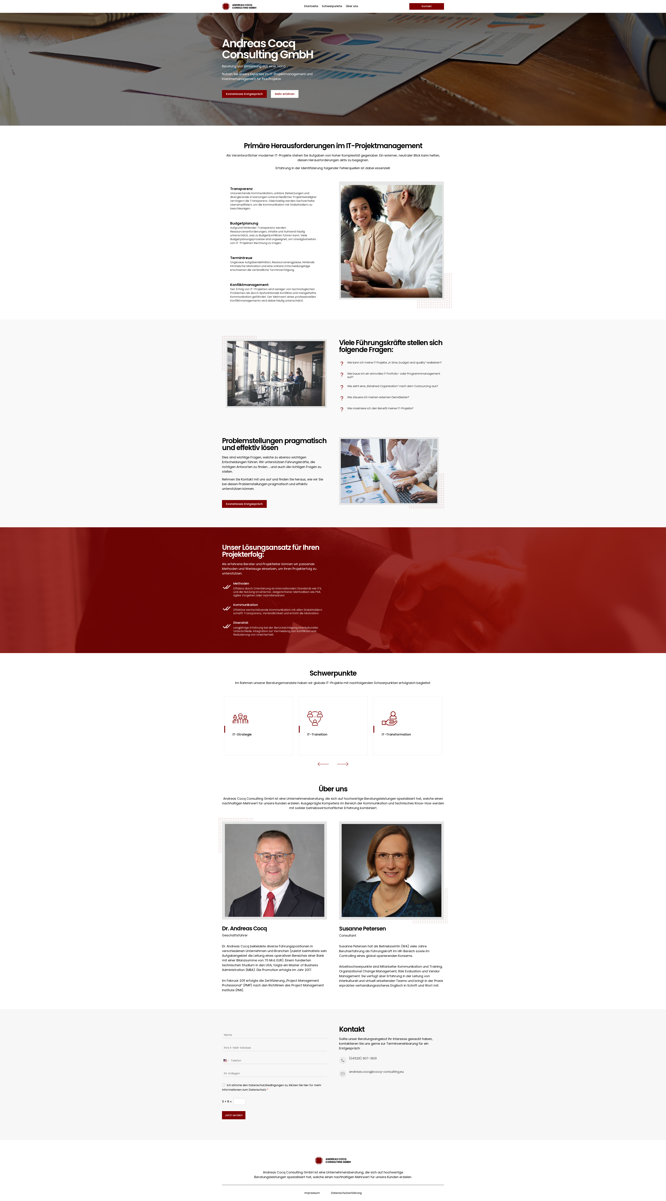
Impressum (312, 1193)
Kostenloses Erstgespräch (244, 94)
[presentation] (323, 764)
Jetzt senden (234, 1115)
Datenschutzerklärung (346, 1193)
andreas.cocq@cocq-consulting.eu (376, 1071)
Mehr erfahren (284, 94)
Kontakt (427, 6)
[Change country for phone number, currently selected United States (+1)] (226, 1060)
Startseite (311, 6)
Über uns (352, 6)
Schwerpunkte (332, 6)
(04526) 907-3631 (363, 1058)
